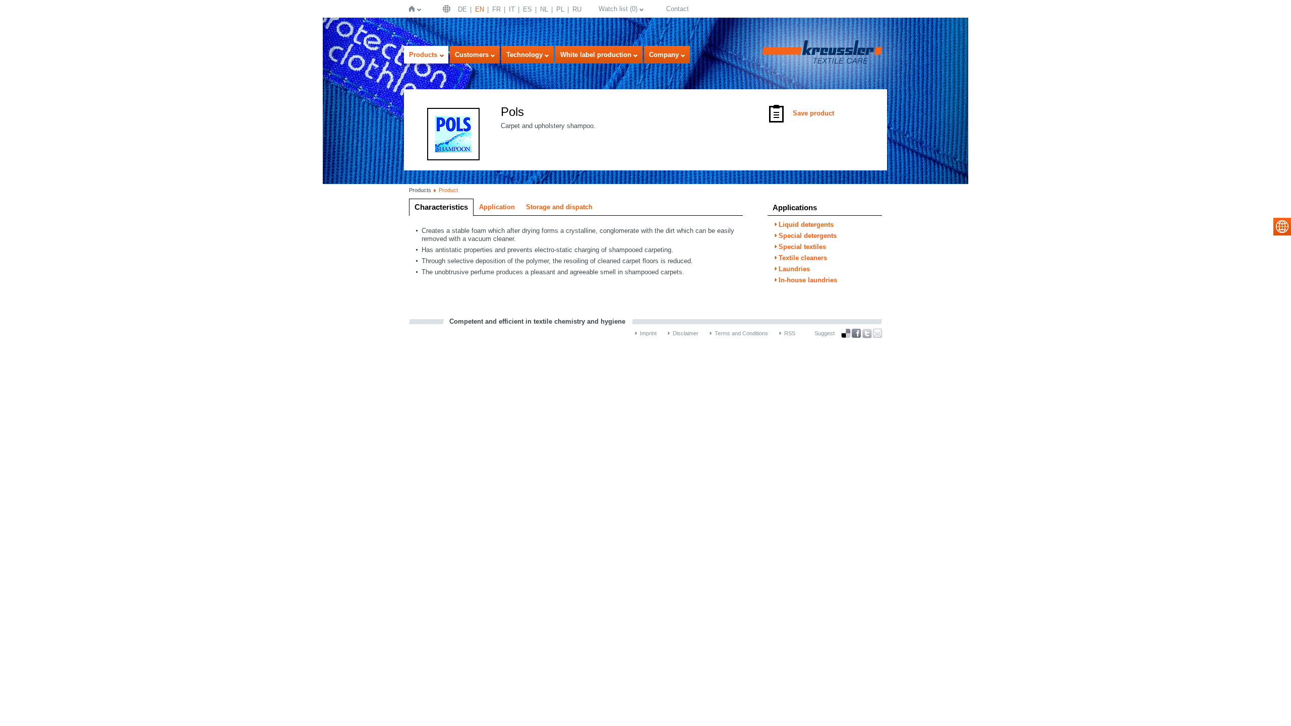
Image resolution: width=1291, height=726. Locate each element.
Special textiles (802, 247)
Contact (677, 9)
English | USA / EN (448, 9)
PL (560, 9)
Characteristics (441, 207)
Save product (813, 113)
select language (1282, 226)
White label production (595, 54)
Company (664, 54)
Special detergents (808, 235)
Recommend (877, 333)
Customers (472, 54)
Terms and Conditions (741, 333)
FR (496, 9)
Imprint (648, 333)
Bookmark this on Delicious (846, 333)
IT (512, 9)
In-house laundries (808, 280)
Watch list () (618, 9)
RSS (789, 333)
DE (462, 9)
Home (413, 9)
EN (479, 9)
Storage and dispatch (559, 207)
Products (423, 54)
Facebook (856, 333)
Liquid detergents (806, 224)
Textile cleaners (803, 258)
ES (527, 9)
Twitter (867, 333)
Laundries (794, 269)
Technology (524, 54)
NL (544, 9)
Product (448, 190)
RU (576, 9)
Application (497, 207)
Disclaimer (685, 333)
